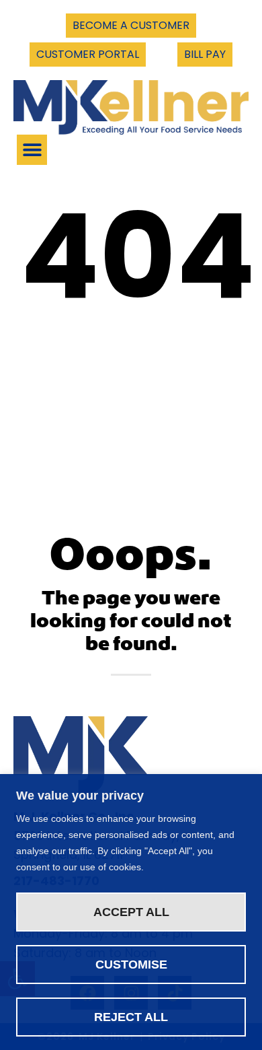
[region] (131, 912)
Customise (131, 964)
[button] (32, 150)
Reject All (131, 1017)
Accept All (131, 912)
